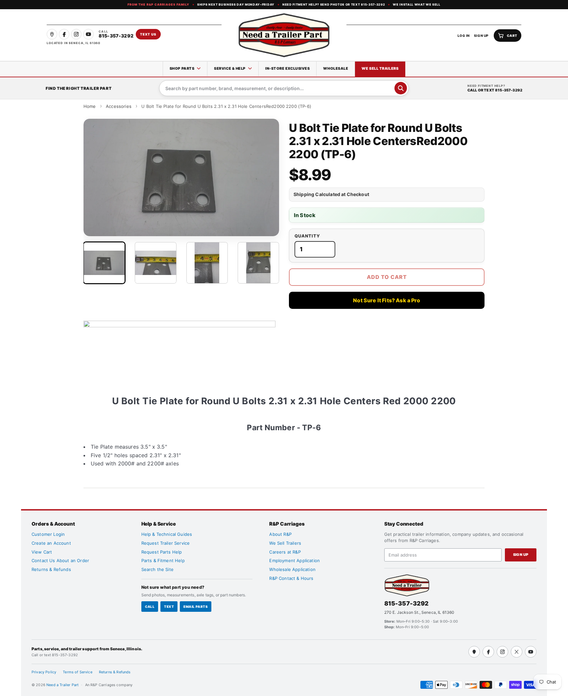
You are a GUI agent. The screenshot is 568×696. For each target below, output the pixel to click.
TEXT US (148, 34)
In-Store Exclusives (287, 68)
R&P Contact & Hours (291, 578)
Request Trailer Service (165, 543)
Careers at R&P (284, 552)
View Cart (42, 552)
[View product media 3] (207, 263)
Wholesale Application (292, 569)
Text (169, 607)
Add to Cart (387, 277)
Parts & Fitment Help (163, 560)
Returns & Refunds (51, 569)
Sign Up (521, 554)
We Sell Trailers (380, 68)
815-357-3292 (406, 603)
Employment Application (294, 560)
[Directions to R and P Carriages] (474, 652)
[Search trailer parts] (400, 88)
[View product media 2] (155, 263)
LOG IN (464, 35)
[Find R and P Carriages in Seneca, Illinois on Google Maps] (52, 34)
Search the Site (157, 569)
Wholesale (335, 68)
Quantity (307, 236)
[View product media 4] (258, 263)
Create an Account (51, 543)
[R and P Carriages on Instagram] (76, 34)
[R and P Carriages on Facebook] (64, 34)
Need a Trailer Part (63, 685)
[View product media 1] (104, 263)
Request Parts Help (161, 552)
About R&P (280, 534)
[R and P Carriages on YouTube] (88, 34)
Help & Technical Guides (166, 534)
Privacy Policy (44, 672)
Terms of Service (77, 672)
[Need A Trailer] (407, 585)
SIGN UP (481, 35)
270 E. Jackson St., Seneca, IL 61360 (419, 612)
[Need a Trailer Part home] (284, 35)
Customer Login (48, 534)
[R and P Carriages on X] (516, 652)
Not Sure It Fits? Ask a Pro (386, 300)
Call (150, 607)
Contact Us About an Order (60, 560)
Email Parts (195, 607)
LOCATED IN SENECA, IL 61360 (73, 42)
